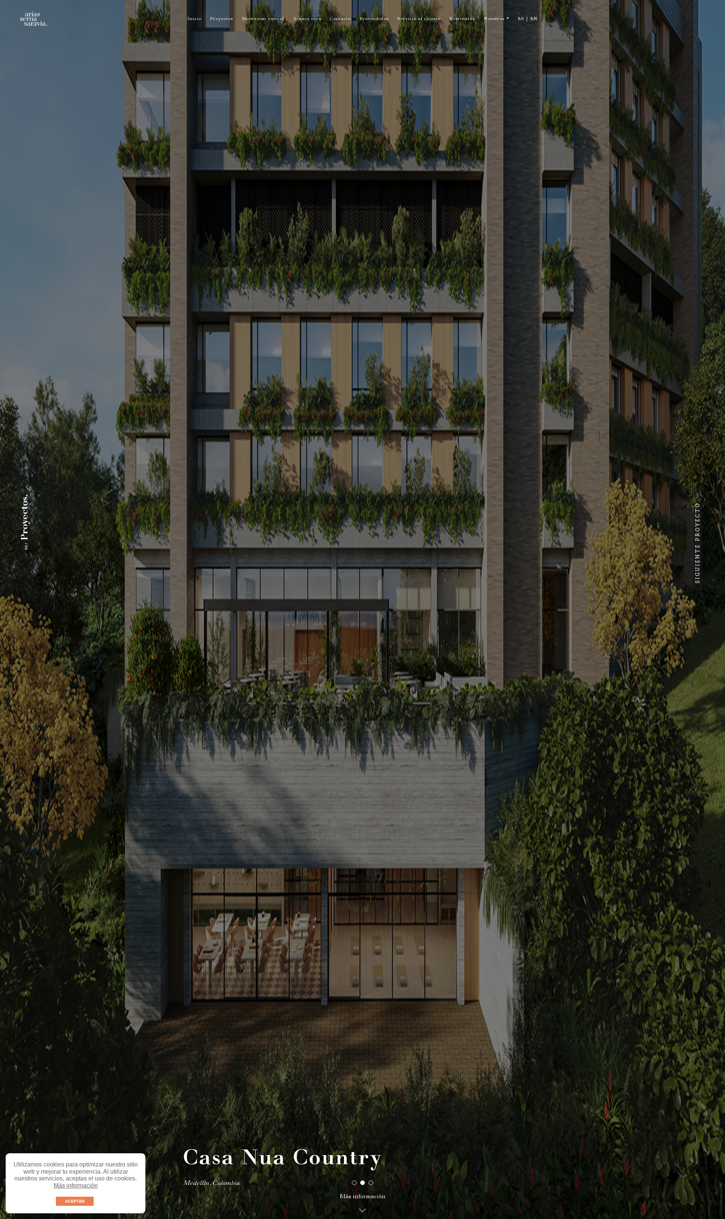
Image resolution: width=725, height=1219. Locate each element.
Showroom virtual (263, 19)
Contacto (340, 19)
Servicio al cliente (418, 19)
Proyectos (221, 19)
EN (534, 19)
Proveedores (374, 19)
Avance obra (307, 19)
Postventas (462, 19)
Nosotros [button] (494, 19)
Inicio (194, 19)
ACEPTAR (75, 1201)
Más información (76, 1185)
